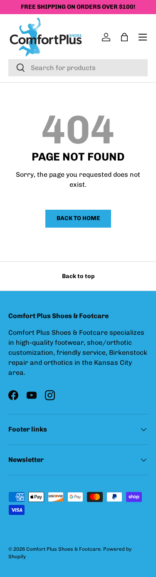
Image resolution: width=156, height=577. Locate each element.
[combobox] (78, 67)
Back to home (78, 218)
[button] (124, 37)
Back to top (78, 276)
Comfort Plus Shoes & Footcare (63, 549)
